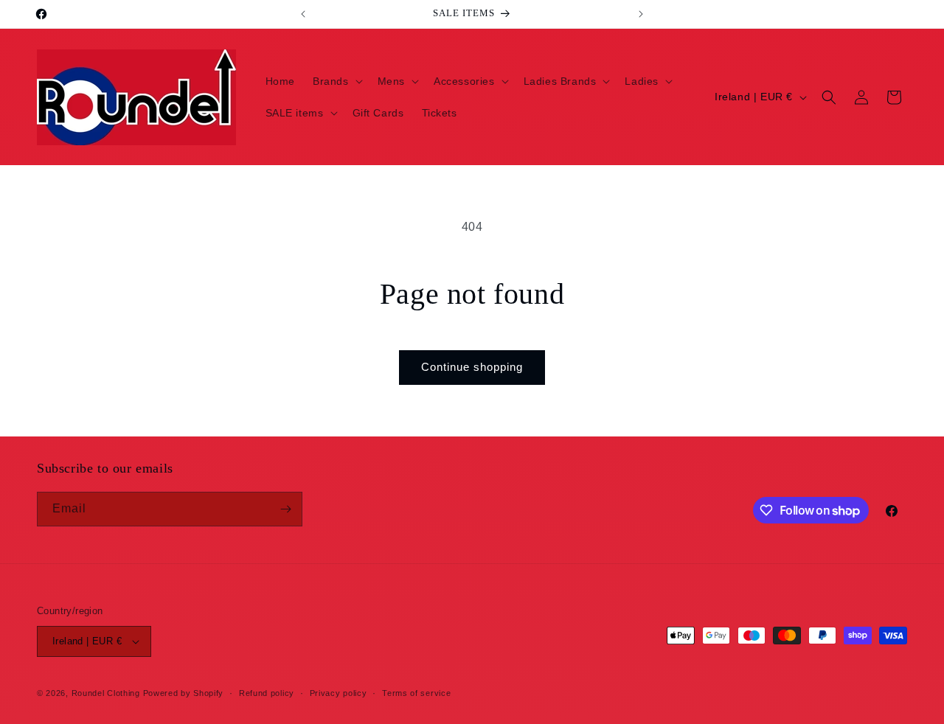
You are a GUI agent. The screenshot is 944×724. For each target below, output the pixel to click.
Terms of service (416, 693)
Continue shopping (472, 367)
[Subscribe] (285, 509)
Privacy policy (338, 693)
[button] (336, 81)
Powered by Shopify (183, 693)
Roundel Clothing (106, 693)
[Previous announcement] (303, 14)
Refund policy (266, 693)
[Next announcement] (641, 14)
